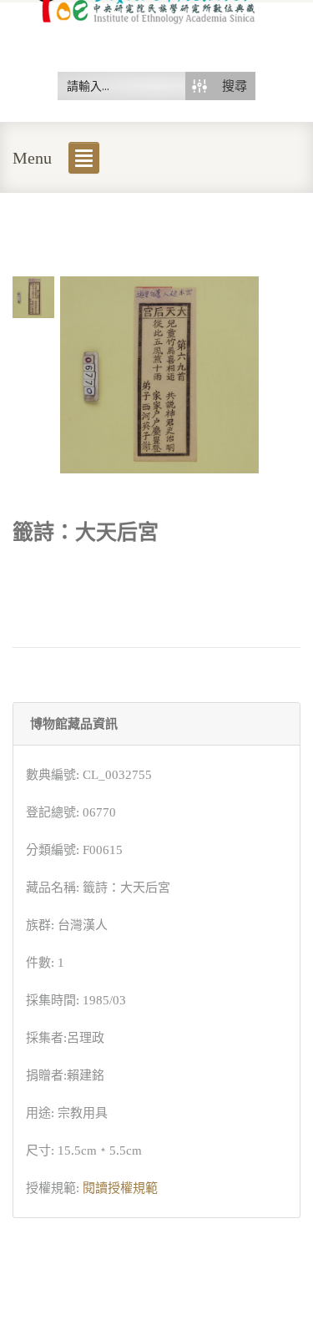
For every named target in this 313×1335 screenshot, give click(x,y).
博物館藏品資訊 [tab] (74, 724)
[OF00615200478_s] (33, 295)
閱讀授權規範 (120, 1188)
